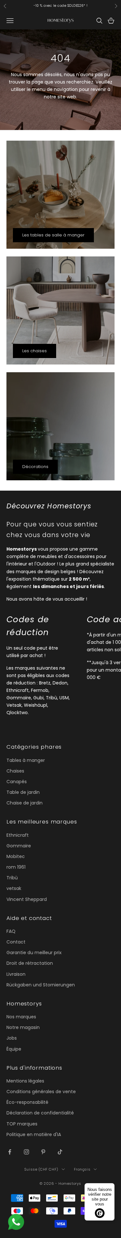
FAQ (10, 931)
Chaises (15, 771)
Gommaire (18, 846)
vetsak (13, 888)
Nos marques (21, 1016)
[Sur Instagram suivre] (26, 1152)
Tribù (12, 877)
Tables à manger (25, 760)
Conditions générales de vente (41, 1091)
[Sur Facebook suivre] (9, 1152)
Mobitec (15, 856)
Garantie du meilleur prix (34, 952)
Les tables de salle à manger (53, 235)
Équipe (13, 1049)
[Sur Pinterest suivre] (43, 1152)
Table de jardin (23, 792)
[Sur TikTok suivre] (60, 1152)
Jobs (11, 1038)
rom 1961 (15, 867)
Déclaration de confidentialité (40, 1113)
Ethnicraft (17, 835)
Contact (15, 942)
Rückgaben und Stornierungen (40, 985)
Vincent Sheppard (26, 899)
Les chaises (34, 351)
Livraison (15, 974)
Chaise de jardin (24, 803)
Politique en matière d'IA (33, 1134)
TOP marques (21, 1124)
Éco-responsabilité (27, 1102)
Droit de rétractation (29, 963)
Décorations (35, 467)
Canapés (16, 781)
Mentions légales (25, 1081)
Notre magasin (23, 1027)
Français (82, 1169)
